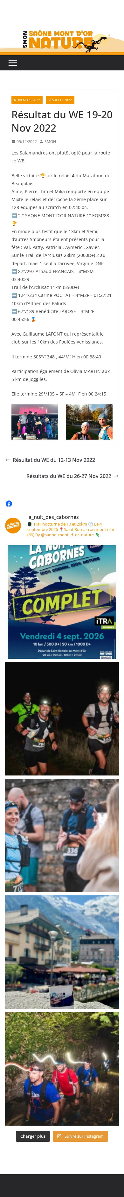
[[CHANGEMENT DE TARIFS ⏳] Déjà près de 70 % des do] (62, 835)
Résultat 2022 (60, 100)
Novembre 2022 (27, 100)
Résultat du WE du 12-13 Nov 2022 (54, 459)
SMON (50, 141)
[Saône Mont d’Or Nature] (62, 22)
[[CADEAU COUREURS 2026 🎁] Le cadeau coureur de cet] (62, 952)
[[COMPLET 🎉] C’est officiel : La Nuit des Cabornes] (62, 602)
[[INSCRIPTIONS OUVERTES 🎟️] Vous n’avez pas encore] (62, 1069)
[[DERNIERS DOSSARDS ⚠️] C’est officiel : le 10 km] (62, 718)
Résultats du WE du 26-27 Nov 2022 (68, 476)
